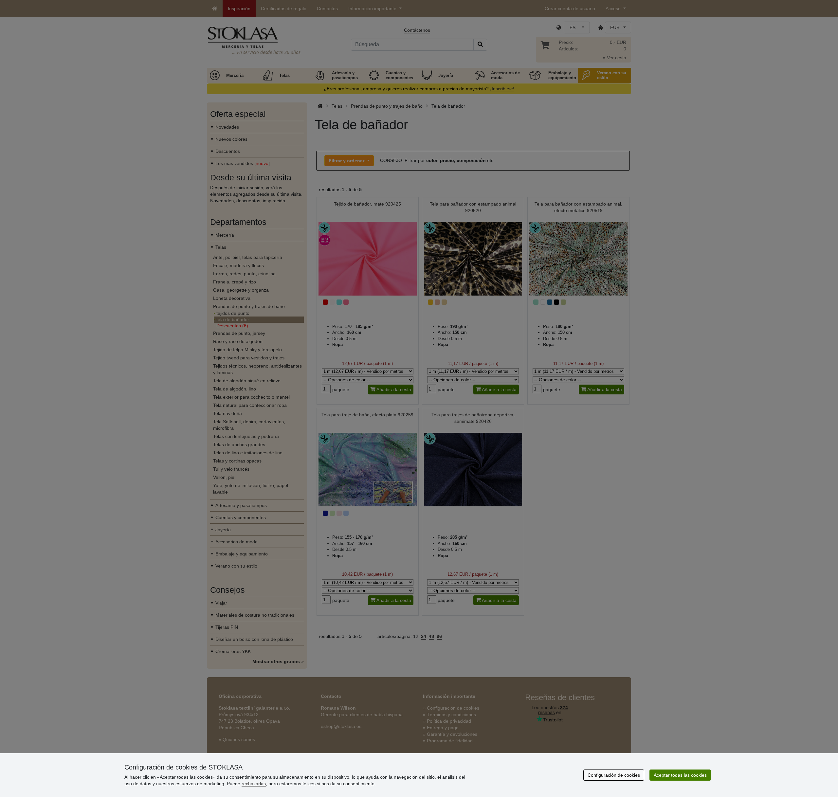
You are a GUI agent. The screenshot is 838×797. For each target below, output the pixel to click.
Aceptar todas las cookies (680, 775)
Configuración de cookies (614, 775)
